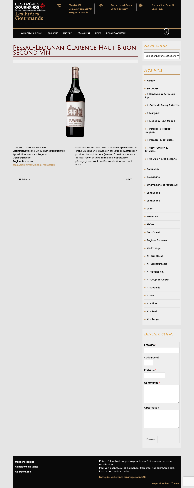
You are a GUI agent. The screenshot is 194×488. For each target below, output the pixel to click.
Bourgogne (153, 177)
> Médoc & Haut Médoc (161, 120)
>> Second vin (155, 271)
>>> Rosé (152, 311)
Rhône (150, 224)
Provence (152, 216)
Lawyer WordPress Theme (165, 483)
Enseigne (150, 345)
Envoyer (151, 439)
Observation (151, 407)
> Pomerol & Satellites (160, 139)
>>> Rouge (153, 319)
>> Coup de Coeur (158, 279)
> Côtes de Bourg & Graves (163, 105)
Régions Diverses (157, 240)
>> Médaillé (153, 287)
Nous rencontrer (116, 33)
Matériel (68, 33)
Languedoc (153, 192)
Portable (150, 370)
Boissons (53, 33)
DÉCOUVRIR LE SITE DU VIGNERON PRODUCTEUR (34, 165)
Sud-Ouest (153, 232)
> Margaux (153, 113)
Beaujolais (153, 169)
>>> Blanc (152, 303)
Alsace (151, 80)
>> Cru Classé (155, 256)
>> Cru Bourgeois (157, 263)
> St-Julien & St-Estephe (162, 158)
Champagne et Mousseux (162, 184)
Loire (150, 208)
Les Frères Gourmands (29, 16)
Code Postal (152, 357)
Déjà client (84, 33)
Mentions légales (24, 461)
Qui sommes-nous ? (32, 33)
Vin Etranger (154, 248)
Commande (152, 383)
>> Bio (150, 295)
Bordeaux (152, 88)
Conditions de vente (26, 466)
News (98, 33)
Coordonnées (23, 471)
